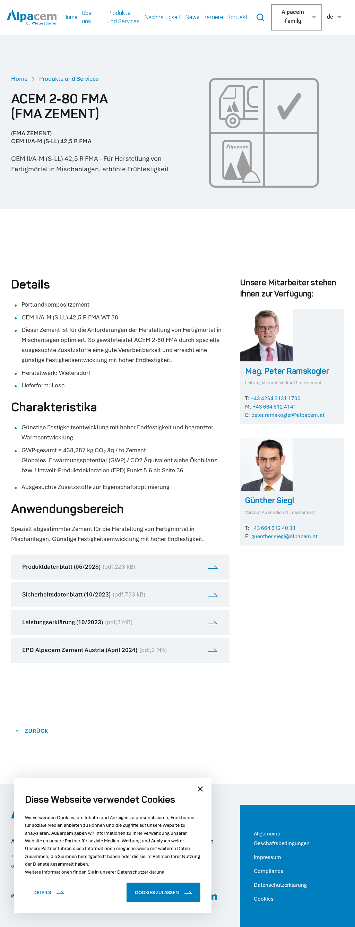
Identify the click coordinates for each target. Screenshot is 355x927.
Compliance (268, 870)
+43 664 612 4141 (274, 406)
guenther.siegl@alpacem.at (284, 536)
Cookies (264, 898)
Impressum (267, 856)
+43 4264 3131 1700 (276, 398)
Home (19, 79)
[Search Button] (260, 17)
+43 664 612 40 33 (273, 527)
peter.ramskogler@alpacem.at (287, 414)
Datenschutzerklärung (280, 884)
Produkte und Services (69, 79)
